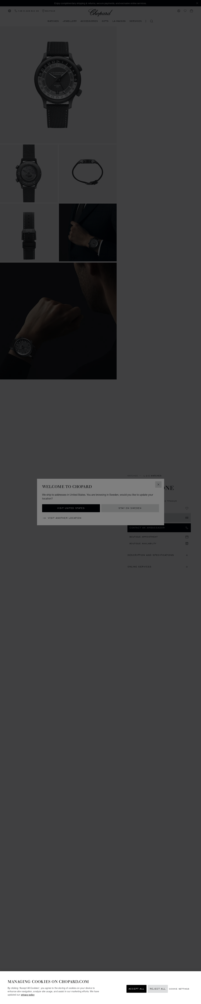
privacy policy (27, 994)
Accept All (136, 988)
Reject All (158, 988)
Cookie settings (179, 989)
